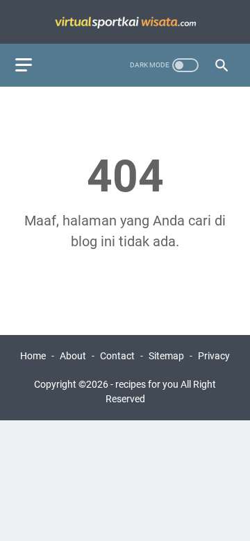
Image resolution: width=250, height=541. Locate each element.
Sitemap (166, 355)
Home (33, 355)
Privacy (214, 355)
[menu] (32, 65)
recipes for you (146, 384)
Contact (117, 355)
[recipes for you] (125, 21)
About (73, 355)
